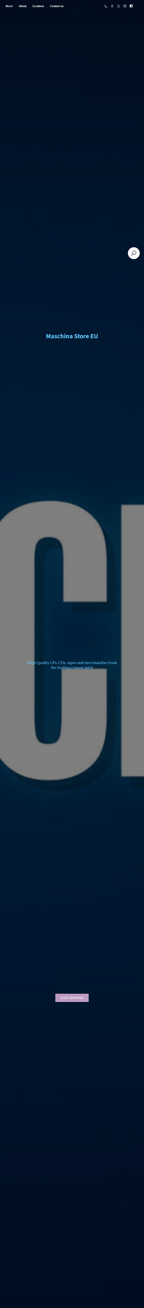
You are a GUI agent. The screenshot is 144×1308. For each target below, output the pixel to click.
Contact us (56, 6)
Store (9, 6)
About (23, 6)
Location (38, 6)
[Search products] (134, 253)
